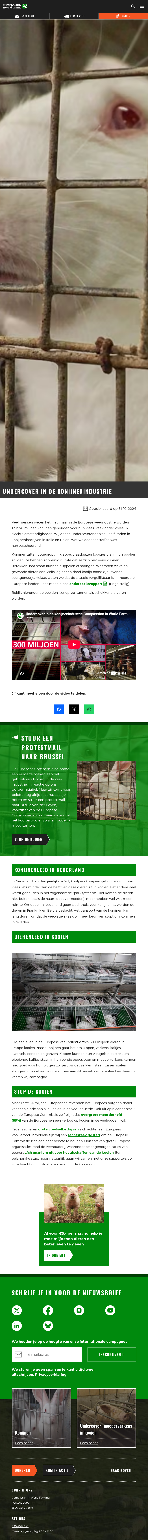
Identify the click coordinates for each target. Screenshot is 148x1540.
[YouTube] (110, 1310)
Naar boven (121, 1470)
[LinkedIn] (17, 1326)
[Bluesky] (48, 1326)
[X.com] (17, 1310)
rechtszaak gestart (84, 1135)
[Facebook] (48, 1310)
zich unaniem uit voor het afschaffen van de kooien (69, 1153)
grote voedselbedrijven (58, 1129)
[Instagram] (79, 1310)
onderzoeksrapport (85, 584)
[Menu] (141, 6)
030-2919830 (20, 1526)
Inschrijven (110, 1354)
